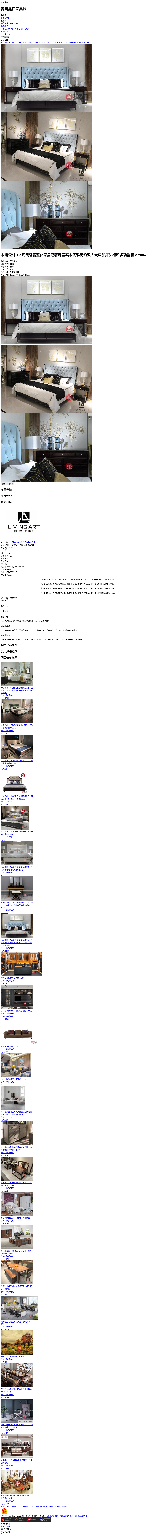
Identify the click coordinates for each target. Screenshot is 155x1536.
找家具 (7, 43)
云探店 (27, 29)
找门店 (14, 29)
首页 (3, 29)
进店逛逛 (4, 550)
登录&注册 (5, 18)
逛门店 (19, 1506)
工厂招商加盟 (33, 1506)
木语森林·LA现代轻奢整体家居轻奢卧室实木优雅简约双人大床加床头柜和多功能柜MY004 (53, 43)
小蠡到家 (64, 1506)
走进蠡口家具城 (53, 1506)
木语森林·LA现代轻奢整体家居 (22, 542)
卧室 (13, 43)
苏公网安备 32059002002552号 (57, 1516)
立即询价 (10, 484)
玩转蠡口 (43, 1506)
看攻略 (25, 1506)
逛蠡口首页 (5, 1506)
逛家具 (13, 1506)
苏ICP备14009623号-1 (78, 1516)
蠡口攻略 (21, 29)
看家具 (8, 29)
